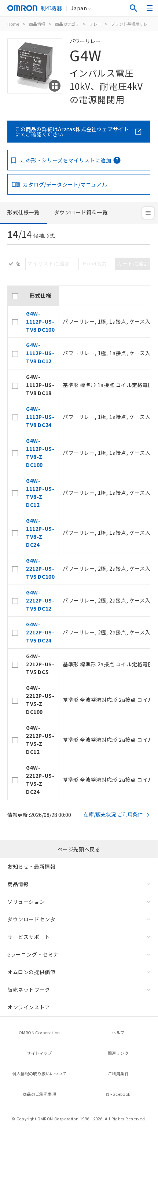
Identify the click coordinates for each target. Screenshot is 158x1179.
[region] (78, 542)
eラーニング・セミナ (33, 954)
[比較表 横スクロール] (78, 282)
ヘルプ (118, 1032)
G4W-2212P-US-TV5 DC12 (40, 600)
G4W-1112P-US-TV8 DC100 (40, 321)
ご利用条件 (118, 1073)
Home (13, 24)
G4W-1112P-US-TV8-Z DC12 (40, 492)
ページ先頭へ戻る (79, 849)
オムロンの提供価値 (31, 972)
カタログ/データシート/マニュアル (65, 184)
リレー (95, 24)
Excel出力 (95, 263)
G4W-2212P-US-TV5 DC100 (40, 568)
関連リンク (118, 1053)
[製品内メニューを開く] (148, 213)
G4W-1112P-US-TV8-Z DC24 (40, 532)
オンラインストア (28, 1007)
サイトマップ (39, 1053)
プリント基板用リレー (131, 24)
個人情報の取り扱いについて (39, 1073)
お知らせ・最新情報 (31, 866)
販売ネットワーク (28, 989)
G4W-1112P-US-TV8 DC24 (40, 416)
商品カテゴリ (67, 24)
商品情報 (37, 24)
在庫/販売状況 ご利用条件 (113, 814)
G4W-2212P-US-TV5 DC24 (40, 632)
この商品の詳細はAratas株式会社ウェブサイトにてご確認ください (72, 131)
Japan (79, 8)
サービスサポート (28, 936)
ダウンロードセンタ (31, 919)
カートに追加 (133, 263)
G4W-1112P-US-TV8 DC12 (40, 353)
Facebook (120, 1094)
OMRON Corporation (39, 1032)
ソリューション (26, 901)
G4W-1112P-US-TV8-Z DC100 (40, 452)
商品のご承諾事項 (39, 1094)
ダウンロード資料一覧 (81, 212)
